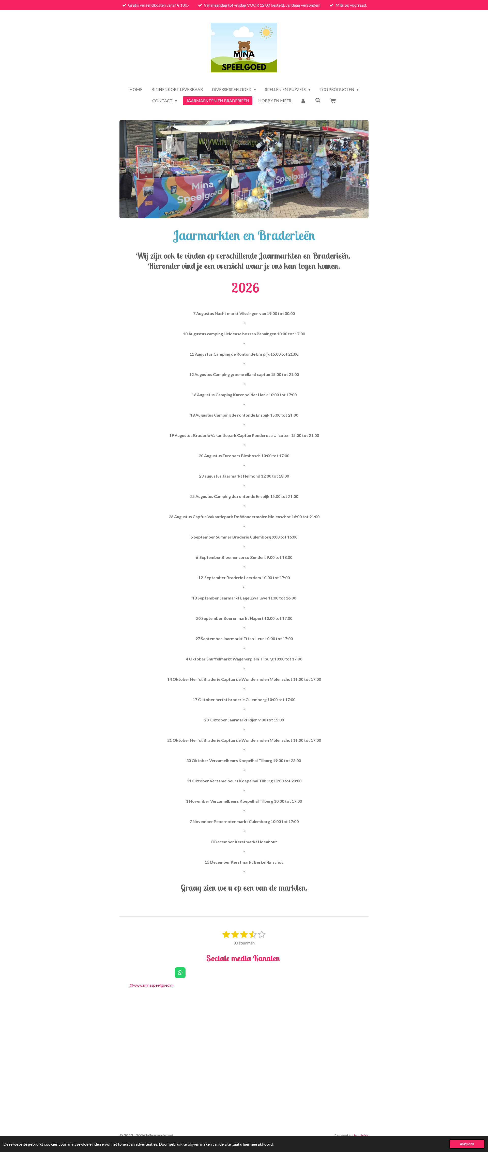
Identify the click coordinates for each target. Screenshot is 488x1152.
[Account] (303, 100)
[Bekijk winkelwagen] (333, 100)
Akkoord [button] (467, 1144)
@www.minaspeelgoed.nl (151, 985)
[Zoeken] (318, 100)
